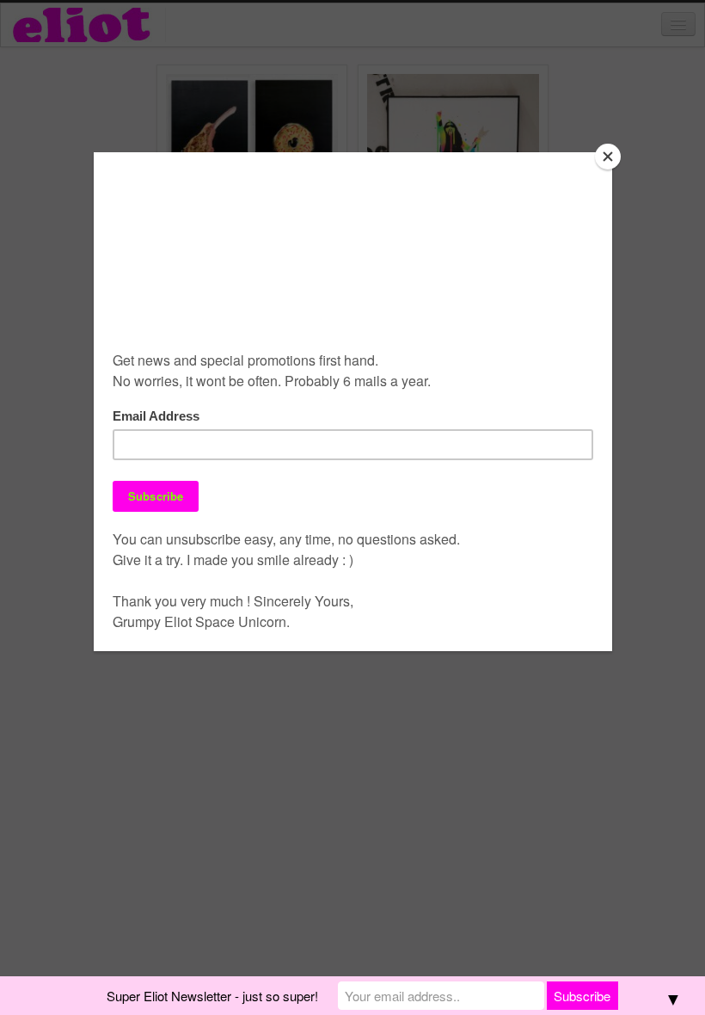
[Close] (608, 156)
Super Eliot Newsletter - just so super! (212, 996)
